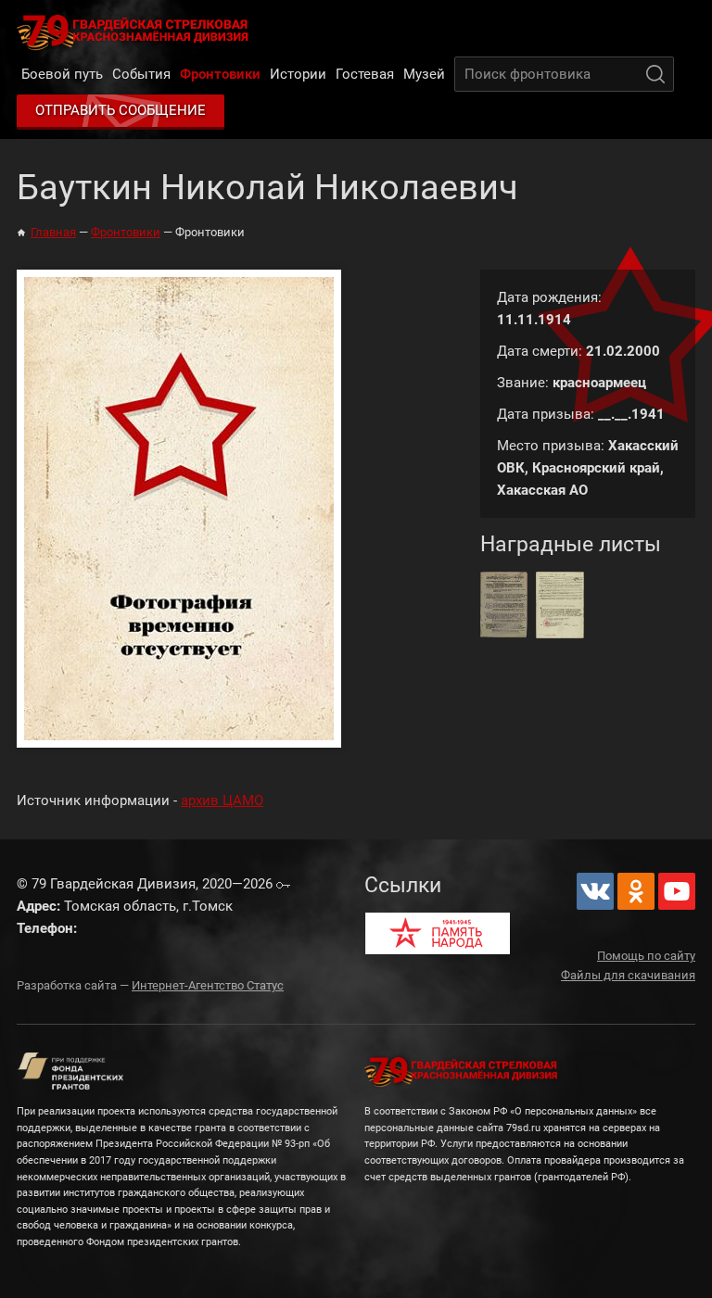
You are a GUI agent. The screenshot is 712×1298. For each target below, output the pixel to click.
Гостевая (365, 74)
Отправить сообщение (120, 110)
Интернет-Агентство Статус (208, 985)
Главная (53, 232)
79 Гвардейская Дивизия (136, 31)
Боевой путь (62, 74)
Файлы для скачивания (628, 975)
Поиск (655, 74)
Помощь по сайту (646, 956)
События (141, 74)
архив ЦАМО (222, 800)
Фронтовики (220, 74)
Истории (298, 74)
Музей (424, 74)
